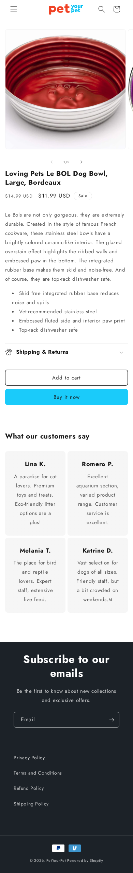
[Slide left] (51, 161)
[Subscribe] (111, 720)
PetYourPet (56, 860)
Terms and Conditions (38, 772)
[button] (13, 9)
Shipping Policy (31, 803)
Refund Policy (29, 788)
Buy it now (67, 397)
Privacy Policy (29, 757)
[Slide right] (81, 161)
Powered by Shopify (85, 860)
